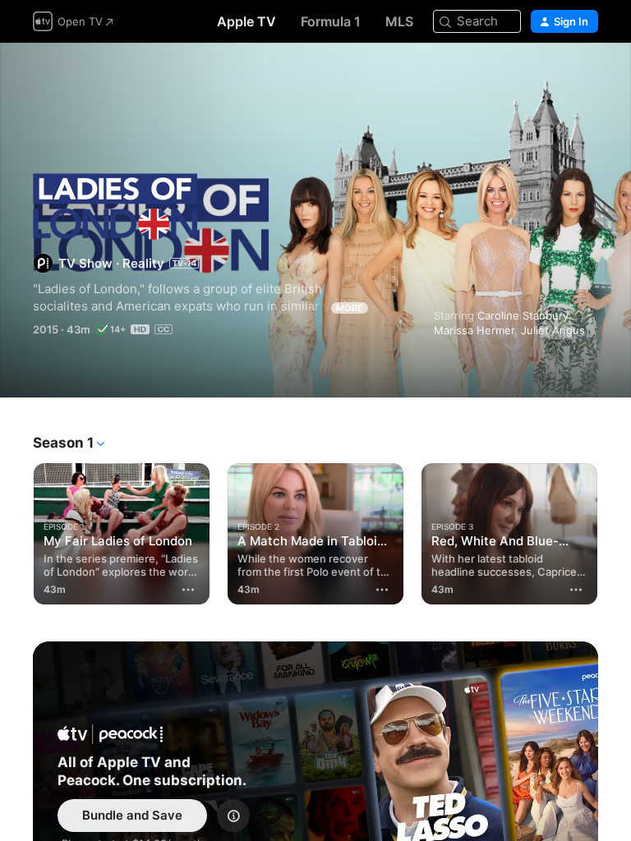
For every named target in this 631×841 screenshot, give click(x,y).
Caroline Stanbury (523, 315)
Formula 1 (331, 21)
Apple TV (246, 21)
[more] (188, 589)
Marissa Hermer (474, 330)
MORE (349, 308)
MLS (399, 21)
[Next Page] (614, 530)
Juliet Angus (553, 330)
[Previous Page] (16, 530)
